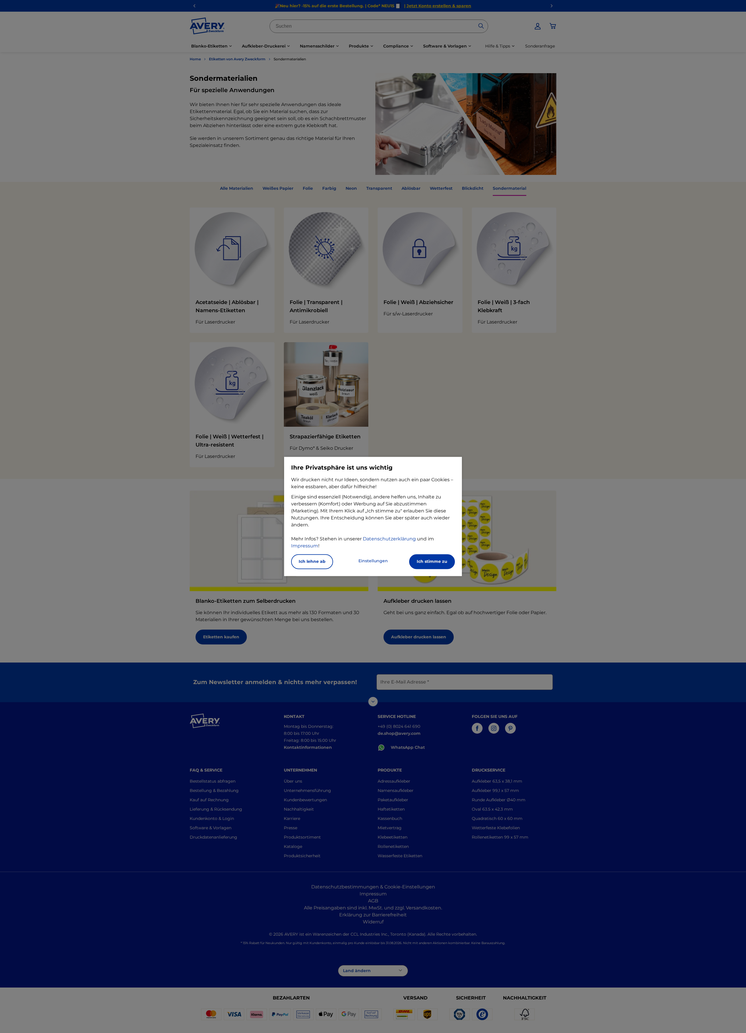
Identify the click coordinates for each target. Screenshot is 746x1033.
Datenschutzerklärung (389, 539)
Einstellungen (373, 561)
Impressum (304, 546)
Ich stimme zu (432, 561)
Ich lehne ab (312, 561)
